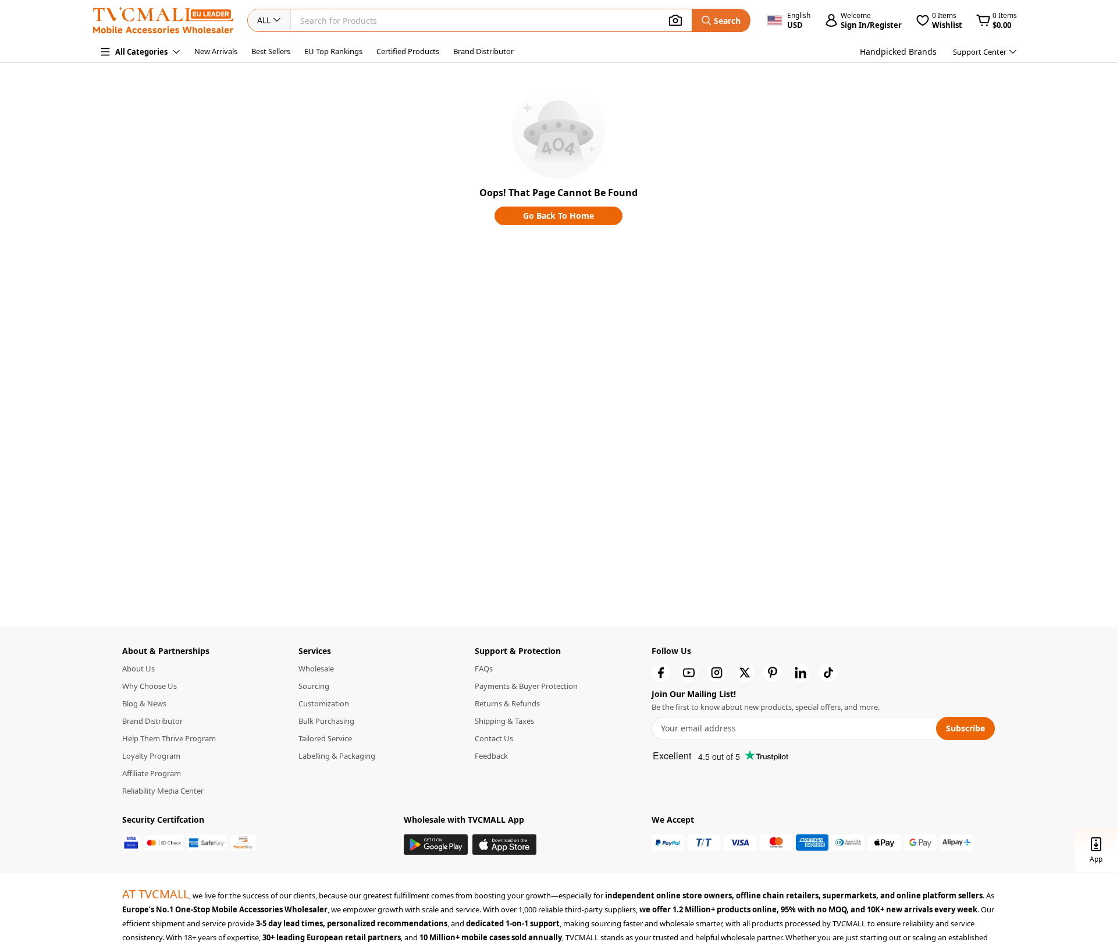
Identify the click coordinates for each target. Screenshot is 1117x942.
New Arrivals (215, 51)
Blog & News (144, 703)
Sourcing (313, 686)
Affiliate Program (151, 773)
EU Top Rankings (333, 51)
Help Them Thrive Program (169, 738)
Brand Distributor (483, 51)
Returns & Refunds (507, 703)
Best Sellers (270, 51)
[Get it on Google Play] (436, 844)
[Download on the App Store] (504, 844)
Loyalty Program (151, 756)
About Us (138, 668)
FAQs (484, 668)
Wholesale (316, 668)
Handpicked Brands (898, 51)
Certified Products (407, 51)
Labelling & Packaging (336, 756)
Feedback (491, 756)
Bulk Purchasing (326, 721)
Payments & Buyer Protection (526, 686)
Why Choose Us (149, 686)
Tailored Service (325, 738)
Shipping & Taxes (504, 721)
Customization (323, 703)
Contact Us (494, 738)
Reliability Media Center (163, 790)
